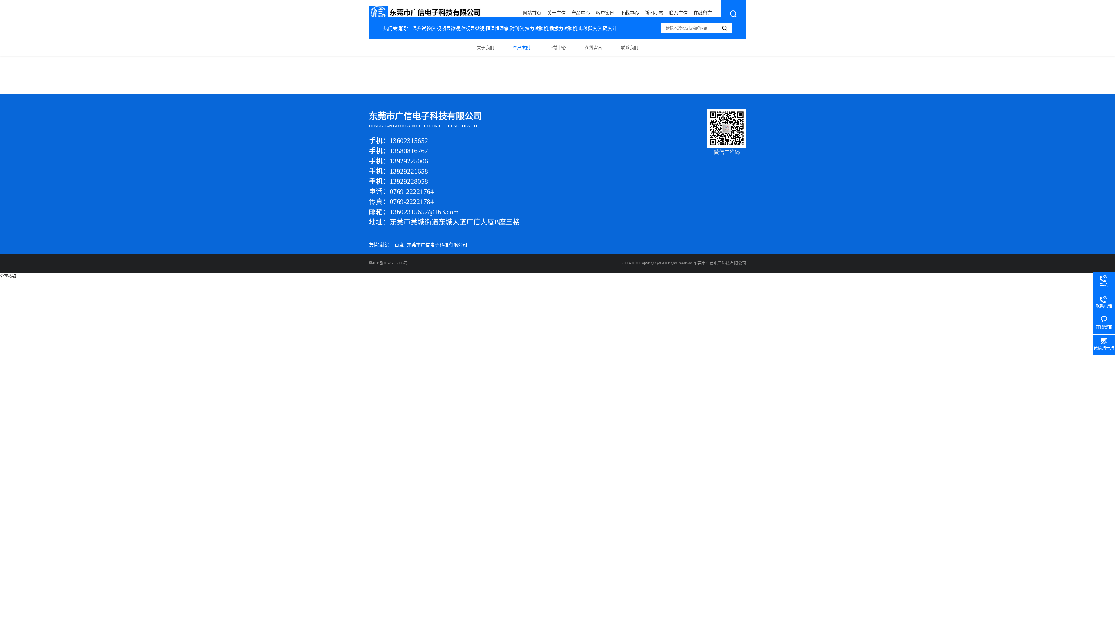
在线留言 (702, 12)
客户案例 (605, 12)
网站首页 (532, 12)
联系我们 (629, 47)
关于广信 (556, 12)
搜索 (733, 14)
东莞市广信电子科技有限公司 (437, 244)
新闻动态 (654, 12)
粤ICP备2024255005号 (388, 263)
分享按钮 (8, 276)
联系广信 (678, 12)
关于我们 (485, 47)
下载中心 (629, 12)
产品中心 (580, 12)
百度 (399, 244)
